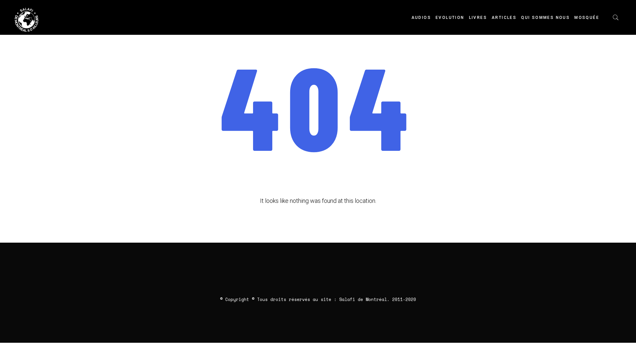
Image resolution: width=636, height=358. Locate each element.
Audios (421, 17)
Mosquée (586, 17)
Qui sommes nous (545, 17)
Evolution (450, 17)
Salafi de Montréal (363, 299)
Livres (478, 17)
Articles (504, 17)
